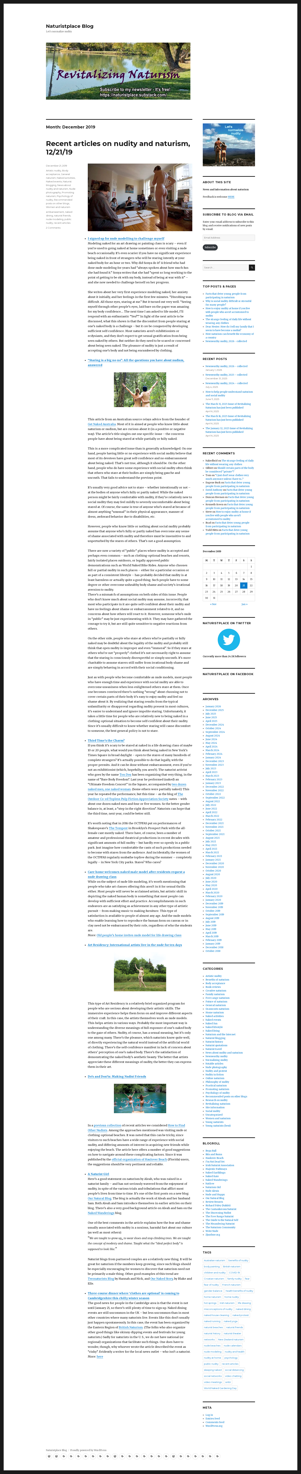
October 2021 (213, 830)
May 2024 (211, 743)
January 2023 (213, 783)
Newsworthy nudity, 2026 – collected (227, 366)
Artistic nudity (53, 170)
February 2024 (214, 753)
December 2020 (215, 863)
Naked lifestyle (214, 1027)
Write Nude (212, 1231)
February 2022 (214, 819)
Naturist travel (214, 1049)
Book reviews (213, 987)
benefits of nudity (238, 1260)
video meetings (213, 1382)
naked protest (241, 1315)
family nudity (234, 1278)
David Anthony (214, 489)
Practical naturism (216, 1085)
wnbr (228, 1382)
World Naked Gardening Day (220, 1388)
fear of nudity (211, 1284)
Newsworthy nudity (217, 1056)
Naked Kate (212, 1176)
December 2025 (215, 710)
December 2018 (214, 947)
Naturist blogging (216, 1038)
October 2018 (213, 951)
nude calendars (232, 1345)
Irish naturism (227, 1303)
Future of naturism (216, 1001)
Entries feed (213, 1418)
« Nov (213, 604)
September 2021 (215, 834)
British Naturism (131, 1327)
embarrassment (55, 211)
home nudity (232, 1296)
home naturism (212, 1296)
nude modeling (54, 219)
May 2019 (211, 929)
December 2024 (215, 724)
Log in (209, 1415)
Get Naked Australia (102, 424)
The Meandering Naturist (220, 1223)
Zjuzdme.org (213, 1234)
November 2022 (215, 790)
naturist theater (232, 1333)
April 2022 (211, 812)
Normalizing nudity (217, 1060)
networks (209, 1339)
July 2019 (210, 921)
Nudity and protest (216, 1071)
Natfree (210, 1183)
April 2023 (211, 772)
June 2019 (211, 925)
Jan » (245, 604)
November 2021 (214, 826)
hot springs (210, 1303)
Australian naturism (214, 1260)
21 (243, 585)
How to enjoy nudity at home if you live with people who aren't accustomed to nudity (228, 312)
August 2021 (212, 837)
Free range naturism (218, 998)
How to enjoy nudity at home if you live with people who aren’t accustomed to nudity (228, 515)
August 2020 (213, 874)
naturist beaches (213, 1327)
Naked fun (211, 1023)
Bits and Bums (214, 1154)
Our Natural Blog (99, 1198)
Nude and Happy (215, 1194)
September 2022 (215, 797)
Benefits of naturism (217, 979)
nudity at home (212, 1357)
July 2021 (211, 841)
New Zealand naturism (231, 1339)
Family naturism (215, 994)
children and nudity (215, 1272)
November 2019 (214, 907)
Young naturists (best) (218, 1125)
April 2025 (211, 721)
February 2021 (214, 856)
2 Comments (53, 227)
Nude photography (216, 1067)
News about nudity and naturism (224, 1052)
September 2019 (215, 914)
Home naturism (215, 1012)
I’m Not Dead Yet (215, 1161)
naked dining (243, 1309)
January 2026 (213, 706)
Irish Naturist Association (220, 1165)
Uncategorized (214, 1114)
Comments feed (215, 1422)
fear (247, 1278)
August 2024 (213, 735)
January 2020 (213, 899)
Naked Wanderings (101, 1213)
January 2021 (213, 859)
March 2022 (212, 816)
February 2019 (214, 940)
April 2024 (212, 746)
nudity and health (234, 1351)
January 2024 (213, 757)
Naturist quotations (216, 1045)
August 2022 (213, 801)
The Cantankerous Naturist (221, 1209)
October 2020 (213, 870)
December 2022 (215, 786)
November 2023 (215, 764)
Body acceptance (215, 983)
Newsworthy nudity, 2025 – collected (226, 374)
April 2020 (212, 889)
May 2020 (211, 885)
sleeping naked (213, 1369)
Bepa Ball (211, 1150)
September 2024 (215, 732)
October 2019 (213, 910)
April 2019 (211, 932)
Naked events (54, 181)
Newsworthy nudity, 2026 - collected (226, 341)
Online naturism (215, 1078)
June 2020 (211, 881)
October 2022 (213, 794)
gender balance (213, 1290)
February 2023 (214, 779)
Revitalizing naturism (218, 1103)
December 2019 (214, 903)
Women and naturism (58, 207)
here (100, 1356)
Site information (215, 1107)
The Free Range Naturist (220, 1216)
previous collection (107, 1125)
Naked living (213, 1030)
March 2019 (212, 936)
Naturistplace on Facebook (228, 674)
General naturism (216, 1005)
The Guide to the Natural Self (222, 1220)
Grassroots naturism (217, 1008)
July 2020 (211, 878)
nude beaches (212, 1345)
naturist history (212, 1333)
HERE (231, 196)
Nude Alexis (212, 1190)
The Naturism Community (221, 1227)
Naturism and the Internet (221, 1034)
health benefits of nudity (239, 1290)
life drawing (244, 1303)
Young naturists (214, 1122)
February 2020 (214, 896)
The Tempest (118, 828)
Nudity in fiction (215, 1074)
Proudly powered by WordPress (88, 1450)
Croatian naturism (214, 1278)
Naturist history (214, 1041)
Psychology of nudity (218, 1092)
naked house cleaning (216, 1315)
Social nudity (213, 1111)
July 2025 (211, 713)
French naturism (231, 1284)
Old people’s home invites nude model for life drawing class (139, 935)
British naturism (231, 1266)
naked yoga (230, 1321)
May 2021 (211, 845)
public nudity (211, 1363)
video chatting (233, 1376)
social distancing (234, 1369)
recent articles (62, 222)
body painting (212, 1266)
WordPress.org (214, 1425)
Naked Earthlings (215, 1172)
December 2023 (215, 761)
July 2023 (211, 768)
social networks (213, 1376)
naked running (212, 1321)
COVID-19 (234, 1272)
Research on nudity (217, 1100)
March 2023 (212, 775)
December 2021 (214, 823)
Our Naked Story (161, 1278)
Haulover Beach (214, 1158)
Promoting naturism (217, 1089)
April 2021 (211, 848)
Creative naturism (216, 990)
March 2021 (212, 852)
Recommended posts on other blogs (226, 1096)
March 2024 (212, 750)
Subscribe (210, 247)
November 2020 (215, 867)
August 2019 (212, 918)
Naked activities (66, 177)
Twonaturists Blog (101, 1278)
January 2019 (213, 943)
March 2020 (212, 892)
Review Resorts (214, 1201)
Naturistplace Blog (70, 26)
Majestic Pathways (216, 1169)
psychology (231, 1357)
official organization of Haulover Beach (139, 1159)
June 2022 (211, 808)
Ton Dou (125, 774)
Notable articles (214, 1063)
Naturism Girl (213, 1187)
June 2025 (211, 717)
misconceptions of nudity (218, 1309)
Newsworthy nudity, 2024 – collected (227, 383)
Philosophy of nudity (217, 1081)
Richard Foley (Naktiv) (218, 1205)
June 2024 (211, 739)
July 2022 (211, 805)
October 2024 (213, 728)
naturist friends (62, 215)
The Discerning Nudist (218, 1212)
